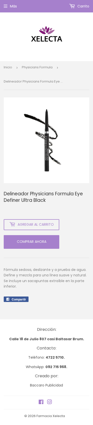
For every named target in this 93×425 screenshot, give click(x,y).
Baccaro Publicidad (46, 385)
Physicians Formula (37, 67)
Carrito (82, 6)
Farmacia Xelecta (50, 416)
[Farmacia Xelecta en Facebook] (41, 402)
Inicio (8, 67)
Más (13, 6)
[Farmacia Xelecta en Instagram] (49, 402)
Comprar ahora (31, 241)
